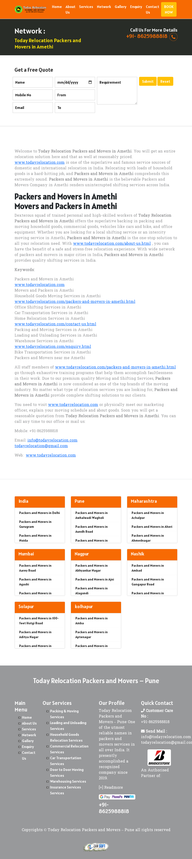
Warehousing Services (68, 781)
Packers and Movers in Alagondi (91, 590)
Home (57, 6)
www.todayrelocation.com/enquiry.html (53, 347)
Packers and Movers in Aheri (152, 526)
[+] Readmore (111, 788)
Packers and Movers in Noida (35, 538)
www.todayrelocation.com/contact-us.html (55, 324)
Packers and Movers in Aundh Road (91, 529)
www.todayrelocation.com (40, 163)
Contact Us (152, 9)
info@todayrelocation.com (52, 440)
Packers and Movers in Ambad (148, 568)
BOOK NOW (169, 9)
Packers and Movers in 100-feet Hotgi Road (39, 620)
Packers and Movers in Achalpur (148, 515)
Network (104, 6)
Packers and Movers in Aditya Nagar (35, 634)
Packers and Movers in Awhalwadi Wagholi (91, 515)
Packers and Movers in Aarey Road (35, 568)
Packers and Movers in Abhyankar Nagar (91, 568)
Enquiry (136, 6)
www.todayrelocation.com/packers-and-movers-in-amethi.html (75, 302)
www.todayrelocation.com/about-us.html (112, 244)
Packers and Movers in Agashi (35, 581)
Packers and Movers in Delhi (39, 513)
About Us (70, 9)
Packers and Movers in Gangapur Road (148, 581)
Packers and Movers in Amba (91, 620)
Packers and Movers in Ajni (94, 579)
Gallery (120, 6)
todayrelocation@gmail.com (41, 446)
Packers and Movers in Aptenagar (91, 634)
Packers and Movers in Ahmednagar (148, 538)
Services (86, 6)
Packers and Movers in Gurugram (35, 524)
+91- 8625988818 (146, 36)
